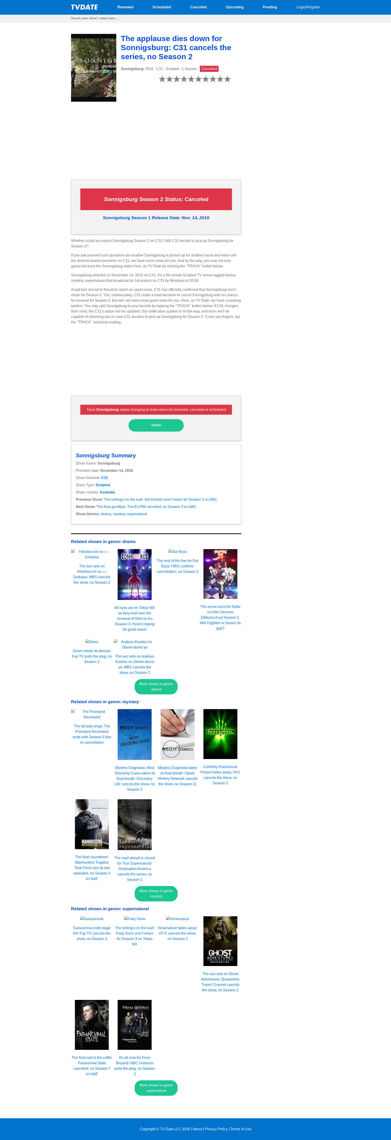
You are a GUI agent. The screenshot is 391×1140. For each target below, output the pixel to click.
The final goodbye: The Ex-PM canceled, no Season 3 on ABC (146, 507)
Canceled (198, 7)
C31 (104, 478)
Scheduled (162, 7)
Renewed (125, 7)
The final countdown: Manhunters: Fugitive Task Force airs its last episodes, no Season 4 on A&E (92, 868)
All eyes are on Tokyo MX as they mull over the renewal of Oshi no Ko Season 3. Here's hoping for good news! (134, 618)
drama (106, 514)
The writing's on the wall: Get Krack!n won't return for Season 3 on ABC (160, 499)
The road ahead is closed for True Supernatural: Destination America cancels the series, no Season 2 (134, 868)
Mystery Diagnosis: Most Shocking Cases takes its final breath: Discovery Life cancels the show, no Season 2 (134, 778)
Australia (107, 492)
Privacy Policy (216, 1129)
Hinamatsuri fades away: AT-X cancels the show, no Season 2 (177, 933)
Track (156, 425)
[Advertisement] (156, 144)
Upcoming (235, 7)
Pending (270, 7)
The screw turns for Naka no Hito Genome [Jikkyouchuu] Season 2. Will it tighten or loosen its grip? (220, 617)
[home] (84, 8)
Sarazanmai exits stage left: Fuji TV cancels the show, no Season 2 (92, 933)
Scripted (103, 485)
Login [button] (300, 7)
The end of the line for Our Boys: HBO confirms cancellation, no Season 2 (177, 566)
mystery (119, 514)
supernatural (137, 514)
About (197, 1129)
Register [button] (313, 7)
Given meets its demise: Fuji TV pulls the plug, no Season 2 (92, 656)
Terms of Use (240, 1129)
